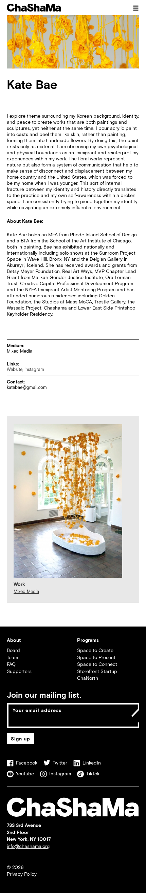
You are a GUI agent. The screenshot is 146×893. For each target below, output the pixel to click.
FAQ (11, 664)
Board (13, 650)
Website (14, 369)
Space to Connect (97, 664)
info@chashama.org (28, 846)
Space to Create (95, 650)
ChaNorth (87, 678)
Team (12, 657)
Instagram (34, 369)
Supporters (19, 671)
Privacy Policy (22, 874)
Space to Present (96, 657)
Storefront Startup (97, 671)
